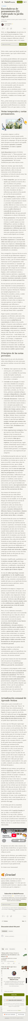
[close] (24, 971)
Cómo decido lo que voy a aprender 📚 (8, 967)
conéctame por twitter (7, 883)
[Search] (25, 949)
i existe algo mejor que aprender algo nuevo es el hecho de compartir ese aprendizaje (13, 673)
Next (23, 921)
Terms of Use (21, 907)
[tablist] (7, 931)
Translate (4, 5)
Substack (7, 1018)
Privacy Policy (16, 1006)
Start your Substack (10, 1014)
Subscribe (19, 2)
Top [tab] (3, 949)
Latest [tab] (6, 949)
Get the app (21, 1014)
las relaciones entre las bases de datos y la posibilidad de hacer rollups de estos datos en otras (14, 716)
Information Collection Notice (15, 909)
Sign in (25, 2)
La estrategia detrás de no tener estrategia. (9, 959)
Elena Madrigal (11, 32)
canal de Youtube (18, 810)
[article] (14, 958)
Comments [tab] (4, 931)
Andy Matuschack (6, 152)
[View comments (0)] (7, 28)
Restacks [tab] (11, 931)
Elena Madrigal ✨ (9, 23)
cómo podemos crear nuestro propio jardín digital (13, 678)
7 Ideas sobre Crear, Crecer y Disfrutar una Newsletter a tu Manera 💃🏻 (10, 954)
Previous (6, 921)
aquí (11, 801)
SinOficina (10, 770)
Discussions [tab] (12, 949)
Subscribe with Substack (15, 1000)
